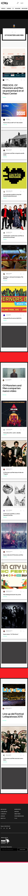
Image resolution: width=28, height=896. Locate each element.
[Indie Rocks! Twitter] (4, 828)
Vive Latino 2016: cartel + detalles (12, 432)
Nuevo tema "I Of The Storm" (11, 634)
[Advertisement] (14, 336)
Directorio (17, 813)
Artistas (16, 811)
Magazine (17, 8)
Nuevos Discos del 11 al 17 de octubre (13, 122)
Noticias (5, 124)
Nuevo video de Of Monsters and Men (13, 555)
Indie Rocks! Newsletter (6, 846)
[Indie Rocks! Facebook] (1, 828)
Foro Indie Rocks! (19, 816)
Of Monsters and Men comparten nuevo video (12, 388)
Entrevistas (17, 809)
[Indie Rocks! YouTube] (10, 828)
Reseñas (5, 517)
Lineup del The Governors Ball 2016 (12, 318)
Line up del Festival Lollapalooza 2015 (13, 715)
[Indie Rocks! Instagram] (7, 828)
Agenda (9, 8)
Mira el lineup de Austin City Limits (12, 594)
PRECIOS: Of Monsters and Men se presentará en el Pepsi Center (13, 89)
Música (3, 8)
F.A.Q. (15, 818)
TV (13, 8)
